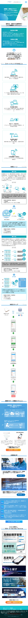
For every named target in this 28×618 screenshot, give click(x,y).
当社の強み (5, 609)
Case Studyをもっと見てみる (14, 521)
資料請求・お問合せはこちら (14, 602)
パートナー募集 (19, 609)
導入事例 (14, 609)
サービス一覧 (10, 609)
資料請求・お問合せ (13, 449)
